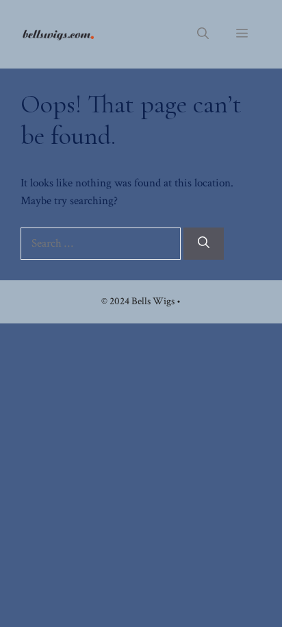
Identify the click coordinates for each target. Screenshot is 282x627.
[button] (202, 34)
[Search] (203, 244)
